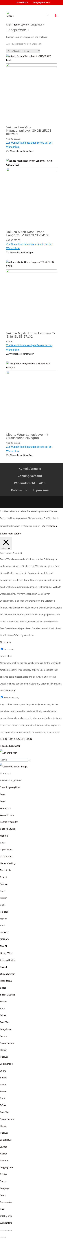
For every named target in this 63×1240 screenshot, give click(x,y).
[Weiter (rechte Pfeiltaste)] (4, 1237)
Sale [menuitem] (2, 1209)
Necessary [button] (5, 642)
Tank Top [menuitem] (4, 1022)
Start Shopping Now (10, 787)
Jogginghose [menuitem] (6, 1063)
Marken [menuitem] (4, 835)
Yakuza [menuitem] (3, 884)
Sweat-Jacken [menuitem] (7, 1043)
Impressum (41, 490)
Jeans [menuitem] (3, 1070)
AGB (42, 483)
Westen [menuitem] (4, 1160)
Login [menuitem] (2, 801)
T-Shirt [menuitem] (3, 1015)
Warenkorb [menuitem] (5, 808)
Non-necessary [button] (7, 690)
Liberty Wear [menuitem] (6, 953)
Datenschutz (20, 490)
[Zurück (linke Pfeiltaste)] (1, 1237)
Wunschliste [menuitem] (6, 1222)
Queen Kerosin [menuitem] (7, 974)
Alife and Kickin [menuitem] (7, 960)
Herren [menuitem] (3, 918)
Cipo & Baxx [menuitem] (6, 849)
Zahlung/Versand (30, 475)
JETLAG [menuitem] (4, 939)
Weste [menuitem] (3, 1084)
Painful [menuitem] (3, 967)
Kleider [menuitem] (3, 1153)
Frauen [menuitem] (3, 898)
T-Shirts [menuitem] (4, 911)
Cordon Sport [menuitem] (6, 856)
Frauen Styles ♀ (21, 24)
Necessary (9, 649)
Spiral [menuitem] (3, 987)
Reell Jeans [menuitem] (6, 981)
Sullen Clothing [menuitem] (7, 994)
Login (2, 794)
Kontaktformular (30, 468)
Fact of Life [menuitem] (5, 870)
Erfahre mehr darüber (10, 533)
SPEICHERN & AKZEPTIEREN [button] (16, 739)
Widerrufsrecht (24, 483)
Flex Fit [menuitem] (3, 946)
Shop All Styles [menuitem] (7, 828)
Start (8, 24)
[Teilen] (7, 1230)
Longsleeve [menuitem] (5, 1029)
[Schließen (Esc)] (10, 1230)
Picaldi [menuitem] (3, 877)
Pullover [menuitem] (4, 1057)
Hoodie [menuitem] (3, 1050)
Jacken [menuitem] (3, 1036)
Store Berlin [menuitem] (6, 1216)
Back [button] (2, 842)
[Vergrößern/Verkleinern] (1, 1230)
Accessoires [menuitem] (6, 1202)
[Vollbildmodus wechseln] (4, 1230)
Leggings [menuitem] (4, 1188)
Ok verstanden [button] (49, 526)
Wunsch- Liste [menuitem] (7, 815)
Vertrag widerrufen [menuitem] (9, 822)
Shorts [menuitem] (3, 1077)
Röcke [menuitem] (3, 1174)
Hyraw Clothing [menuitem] (7, 863)
